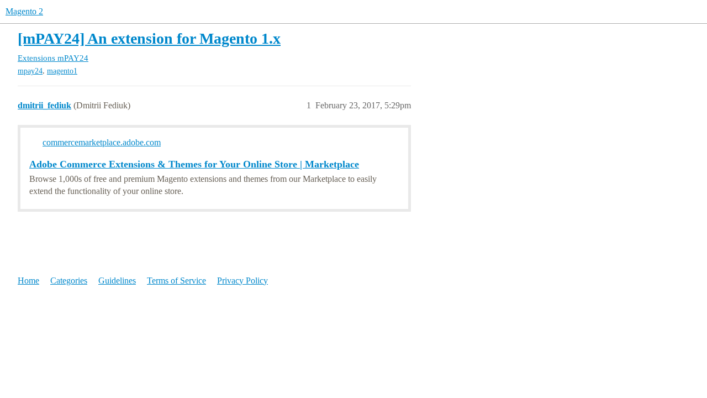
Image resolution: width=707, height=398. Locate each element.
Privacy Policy (242, 280)
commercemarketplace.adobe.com (102, 142)
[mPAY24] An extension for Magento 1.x (149, 38)
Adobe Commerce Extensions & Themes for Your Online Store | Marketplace (194, 164)
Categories (68, 280)
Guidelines (117, 280)
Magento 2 (24, 11)
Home (28, 280)
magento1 (62, 71)
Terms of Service (176, 280)
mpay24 (30, 71)
